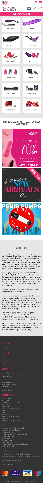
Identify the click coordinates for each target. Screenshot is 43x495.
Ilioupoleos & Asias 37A (10, 384)
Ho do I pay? (6, 438)
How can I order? (7, 440)
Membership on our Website (11, 408)
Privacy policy (10, 481)
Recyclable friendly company (11, 420)
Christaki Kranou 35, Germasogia (13, 375)
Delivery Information (8, 436)
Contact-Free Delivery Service (12, 402)
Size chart (5, 414)
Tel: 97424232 (6, 377)
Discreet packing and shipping (12, 430)
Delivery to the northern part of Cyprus (15, 444)
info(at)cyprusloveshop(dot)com (12, 460)
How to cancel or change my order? (14, 428)
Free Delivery (6, 400)
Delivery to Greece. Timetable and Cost (15, 434)
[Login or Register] (35, 9)
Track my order (7, 442)
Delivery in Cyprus (8, 432)
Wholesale (5, 418)
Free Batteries (6, 404)
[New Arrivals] (21, 185)
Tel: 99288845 (6, 386)
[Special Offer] (21, 148)
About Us (5, 410)
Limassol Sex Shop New (10, 373)
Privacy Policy (6, 398)
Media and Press (7, 390)
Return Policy (6, 406)
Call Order (5, 412)
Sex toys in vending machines (11, 416)
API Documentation (8, 446)
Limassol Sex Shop (8, 382)
